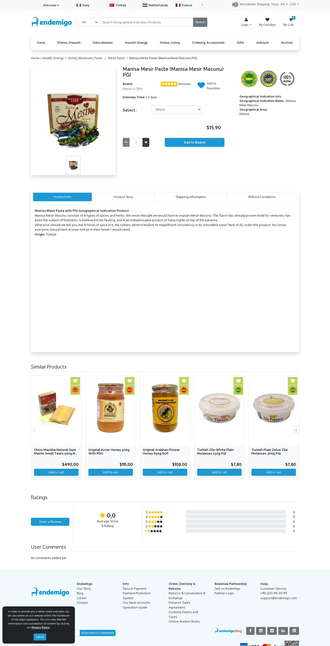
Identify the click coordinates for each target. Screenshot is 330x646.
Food (41, 42)
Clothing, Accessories (208, 42)
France (187, 5)
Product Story (123, 197)
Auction (287, 42)
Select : (130, 110)
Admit (40, 637)
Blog (80, 593)
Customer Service (273, 588)
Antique (262, 42)
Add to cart (219, 472)
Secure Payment (134, 588)
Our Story (84, 588)
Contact (82, 602)
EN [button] (283, 4)
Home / (37, 58)
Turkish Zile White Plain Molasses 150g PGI (215, 451)
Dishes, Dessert (68, 42)
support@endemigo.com (278, 598)
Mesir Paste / (118, 58)
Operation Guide (135, 607)
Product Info (62, 197)
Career (82, 598)
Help (275, 4)
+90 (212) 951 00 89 (273, 593)
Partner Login (224, 593)
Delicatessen (103, 42)
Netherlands (158, 5)
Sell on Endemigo (227, 588)
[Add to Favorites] (201, 87)
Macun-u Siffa (132, 89)
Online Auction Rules (184, 621)
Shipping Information (191, 197)
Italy (85, 5)
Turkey (120, 5)
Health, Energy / (55, 58)
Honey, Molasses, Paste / (87, 58)
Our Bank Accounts (136, 602)
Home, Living (170, 42)
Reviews (184, 84)
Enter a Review (50, 522)
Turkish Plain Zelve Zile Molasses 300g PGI (269, 451)
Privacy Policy (41, 627)
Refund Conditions (262, 197)
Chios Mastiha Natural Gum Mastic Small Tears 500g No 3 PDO (55, 453)
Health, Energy (136, 42)
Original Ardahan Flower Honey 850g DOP (161, 451)
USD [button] (293, 4)
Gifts (240, 42)
